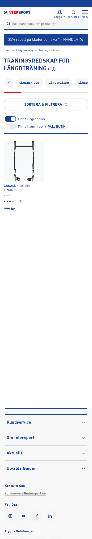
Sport (7, 50)
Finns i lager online (32, 119)
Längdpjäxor (59, 83)
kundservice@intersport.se (25, 493)
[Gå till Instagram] (11, 516)
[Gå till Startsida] (17, 12)
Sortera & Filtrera (43, 104)
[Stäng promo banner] (81, 40)
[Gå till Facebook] (37, 516)
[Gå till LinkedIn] (51, 516)
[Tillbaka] (9, 83)
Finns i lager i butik (32, 126)
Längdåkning (24, 50)
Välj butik (56, 126)
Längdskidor (29, 83)
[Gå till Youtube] (24, 516)
